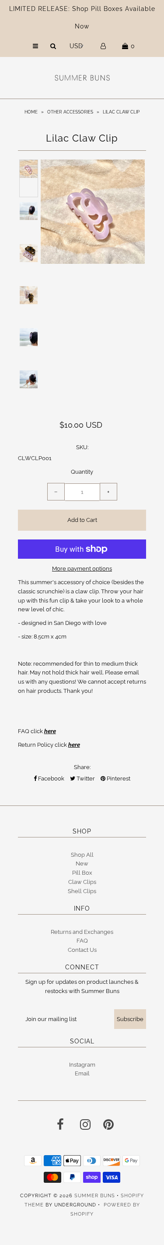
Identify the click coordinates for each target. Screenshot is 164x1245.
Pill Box (82, 872)
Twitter (85, 778)
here (50, 731)
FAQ (82, 940)
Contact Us (82, 950)
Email (82, 1073)
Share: (82, 767)
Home (31, 112)
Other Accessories (70, 112)
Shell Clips (82, 891)
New (82, 863)
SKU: (82, 447)
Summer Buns (94, 1196)
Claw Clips (82, 882)
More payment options (82, 568)
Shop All (82, 854)
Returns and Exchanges (82, 932)
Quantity (82, 471)
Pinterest (117, 778)
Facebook (50, 778)
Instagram (82, 1064)
